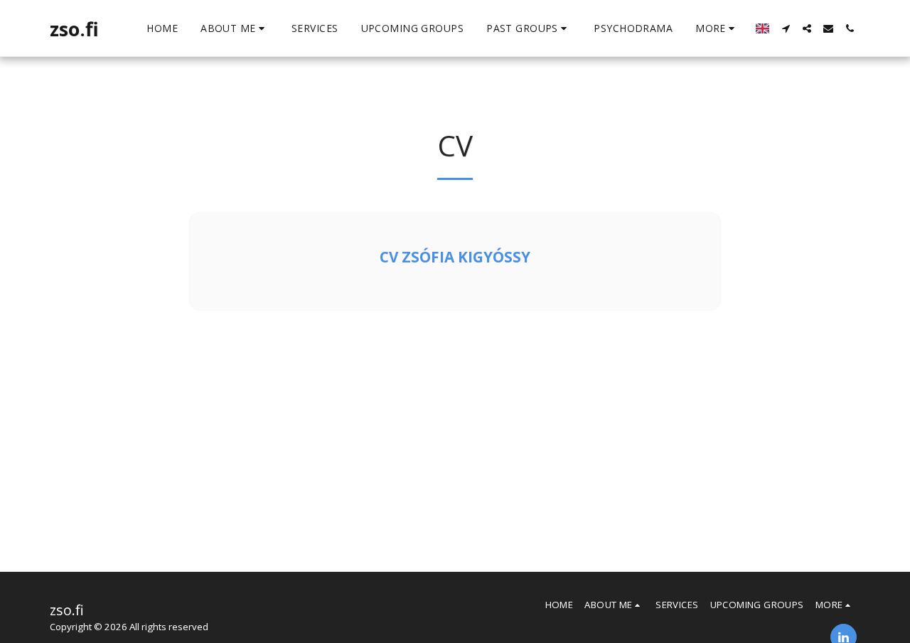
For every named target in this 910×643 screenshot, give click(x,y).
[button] (234, 28)
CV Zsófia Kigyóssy (455, 257)
